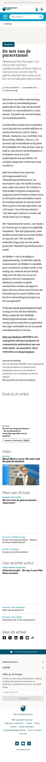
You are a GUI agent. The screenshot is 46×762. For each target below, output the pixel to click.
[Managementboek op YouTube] (23, 743)
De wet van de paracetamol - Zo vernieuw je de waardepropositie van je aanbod (15, 432)
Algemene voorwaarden (14, 723)
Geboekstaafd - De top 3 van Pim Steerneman (22, 572)
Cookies (13, 727)
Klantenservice (10, 662)
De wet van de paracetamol (18, 308)
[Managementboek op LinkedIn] (17, 743)
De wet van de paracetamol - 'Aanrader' (20, 501)
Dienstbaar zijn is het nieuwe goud (18, 620)
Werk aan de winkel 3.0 (13, 610)
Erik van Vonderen (12, 337)
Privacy (37, 723)
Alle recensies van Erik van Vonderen (19, 380)
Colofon (29, 723)
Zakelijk (6, 667)
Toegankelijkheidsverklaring (14, 730)
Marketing (8, 24)
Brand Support (26, 351)
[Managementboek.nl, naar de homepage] (9, 10)
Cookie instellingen (26, 727)
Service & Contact (34, 730)
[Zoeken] (41, 16)
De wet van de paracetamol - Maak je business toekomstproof (19, 541)
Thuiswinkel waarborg (23, 720)
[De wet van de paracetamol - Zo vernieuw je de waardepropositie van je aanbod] (11, 410)
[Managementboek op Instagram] (29, 743)
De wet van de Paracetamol (15, 552)
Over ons (23, 734)
